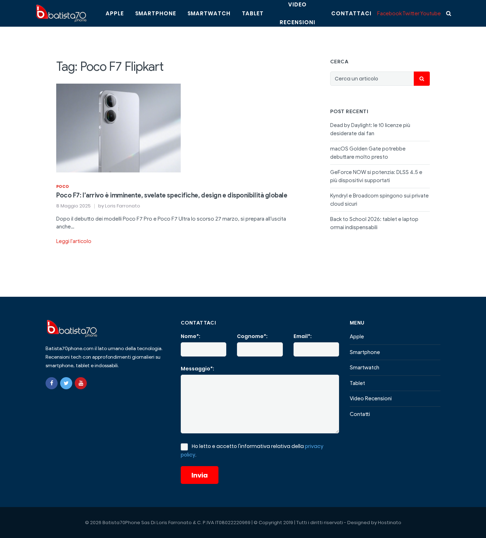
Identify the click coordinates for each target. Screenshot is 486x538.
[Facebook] (52, 383)
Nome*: (190, 336)
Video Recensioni (371, 398)
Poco (62, 186)
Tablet (253, 13)
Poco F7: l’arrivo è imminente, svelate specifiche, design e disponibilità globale (171, 195)
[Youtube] (81, 383)
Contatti (360, 414)
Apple (115, 13)
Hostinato (389, 522)
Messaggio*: (197, 368)
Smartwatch (209, 13)
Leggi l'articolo (73, 241)
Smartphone (155, 13)
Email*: (303, 336)
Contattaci (351, 13)
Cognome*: (252, 336)
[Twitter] (66, 383)
